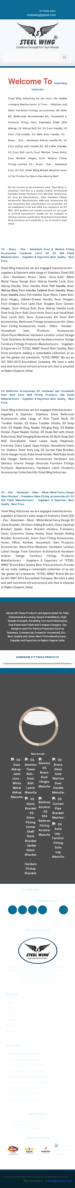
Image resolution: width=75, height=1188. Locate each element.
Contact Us (12, 1031)
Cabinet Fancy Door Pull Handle (26, 1065)
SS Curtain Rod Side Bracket (24, 1093)
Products (11, 1014)
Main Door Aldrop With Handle (25, 1054)
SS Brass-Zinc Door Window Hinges (28, 1077)
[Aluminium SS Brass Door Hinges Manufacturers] (44, 773)
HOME (9, 1002)
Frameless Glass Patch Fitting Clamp (29, 1082)
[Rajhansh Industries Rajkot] (29, 1150)
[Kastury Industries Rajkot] (62, 1150)
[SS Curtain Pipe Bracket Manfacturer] (58, 808)
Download (11, 1025)
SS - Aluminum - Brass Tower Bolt (27, 1071)
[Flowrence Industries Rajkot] (46, 1150)
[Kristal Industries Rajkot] (13, 1150)
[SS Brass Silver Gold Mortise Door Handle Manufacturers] (58, 776)
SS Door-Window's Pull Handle (25, 1059)
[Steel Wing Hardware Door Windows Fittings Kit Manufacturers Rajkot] (37, 951)
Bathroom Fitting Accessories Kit (26, 1088)
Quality (9, 1019)
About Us (11, 1008)
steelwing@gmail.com (41, 15)
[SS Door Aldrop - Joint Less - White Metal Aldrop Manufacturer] (17, 778)
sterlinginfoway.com (58, 1180)
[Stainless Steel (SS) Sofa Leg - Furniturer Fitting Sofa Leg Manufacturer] (58, 841)
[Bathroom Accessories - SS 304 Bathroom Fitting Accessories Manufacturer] (44, 817)
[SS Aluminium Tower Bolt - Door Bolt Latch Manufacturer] (31, 776)
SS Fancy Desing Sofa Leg (23, 1099)
